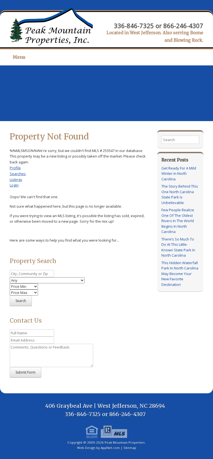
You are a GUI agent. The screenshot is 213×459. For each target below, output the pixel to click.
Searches (18, 173)
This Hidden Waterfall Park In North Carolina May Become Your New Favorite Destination (179, 273)
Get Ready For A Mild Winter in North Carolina (178, 173)
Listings (16, 179)
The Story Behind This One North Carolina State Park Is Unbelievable (179, 194)
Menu (19, 57)
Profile (15, 167)
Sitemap (129, 448)
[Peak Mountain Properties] (51, 25)
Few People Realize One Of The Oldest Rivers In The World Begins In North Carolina (177, 220)
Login (14, 185)
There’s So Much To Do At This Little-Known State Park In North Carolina (178, 247)
